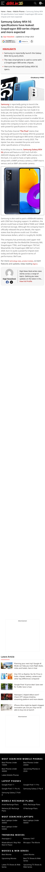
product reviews (27, 261)
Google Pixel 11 (8, 784)
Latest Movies (28, 854)
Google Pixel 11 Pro (31, 784)
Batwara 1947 (28, 838)
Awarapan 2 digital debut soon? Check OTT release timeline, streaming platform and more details (29, 697)
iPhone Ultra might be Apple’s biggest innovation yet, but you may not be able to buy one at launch (29, 707)
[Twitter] (11, 282)
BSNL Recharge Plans (31, 804)
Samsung (5, 104)
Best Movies (6, 854)
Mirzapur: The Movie (31, 842)
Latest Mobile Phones (10, 775)
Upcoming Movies (9, 858)
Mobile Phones (19, 11)
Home (3, 11)
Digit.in (35, 264)
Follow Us (25, 41)
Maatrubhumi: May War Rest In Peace (11, 843)
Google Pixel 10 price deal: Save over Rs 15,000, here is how (28, 685)
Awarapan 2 (6, 838)
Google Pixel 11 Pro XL (11, 788)
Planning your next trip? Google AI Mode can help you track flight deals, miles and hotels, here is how (28, 665)
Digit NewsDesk (9, 37)
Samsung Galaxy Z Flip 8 (33, 788)
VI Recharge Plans (30, 808)
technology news (15, 261)
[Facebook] (7, 282)
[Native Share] (32, 41)
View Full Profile (26, 281)
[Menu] (3, 3)
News (9, 11)
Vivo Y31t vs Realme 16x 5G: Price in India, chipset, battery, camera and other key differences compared (28, 676)
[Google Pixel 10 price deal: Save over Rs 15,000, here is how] (6, 686)
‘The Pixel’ (24, 131)
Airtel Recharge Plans (10, 804)
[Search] (35, 3)
